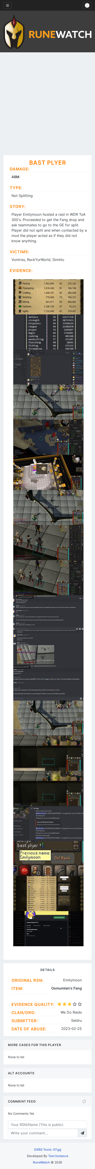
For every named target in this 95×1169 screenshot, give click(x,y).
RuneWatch (41, 1162)
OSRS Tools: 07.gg (47, 1149)
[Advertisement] (47, 102)
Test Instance (58, 1156)
